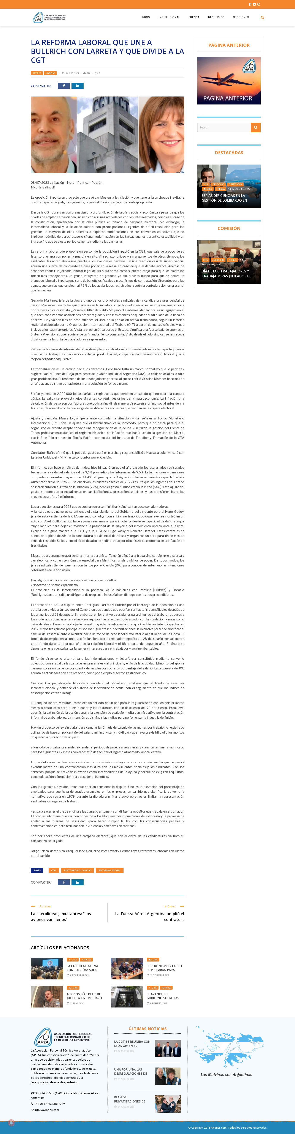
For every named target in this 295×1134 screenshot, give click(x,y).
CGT (53, 870)
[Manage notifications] (11, 1122)
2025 (205, 184)
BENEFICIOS (216, 17)
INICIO (145, 17)
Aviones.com (219, 1127)
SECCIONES (241, 17)
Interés (37, 73)
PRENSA (194, 17)
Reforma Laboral (109, 870)
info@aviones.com (47, 1110)
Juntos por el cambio (77, 870)
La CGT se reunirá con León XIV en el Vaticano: (132, 1045)
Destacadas (235, 184)
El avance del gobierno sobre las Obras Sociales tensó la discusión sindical (164, 1000)
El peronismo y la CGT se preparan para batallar (165, 970)
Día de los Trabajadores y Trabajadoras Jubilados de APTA (226, 276)
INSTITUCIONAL (169, 17)
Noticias (50, 73)
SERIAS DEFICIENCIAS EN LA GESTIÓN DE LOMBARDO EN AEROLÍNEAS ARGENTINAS (224, 200)
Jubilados (218, 259)
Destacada (218, 184)
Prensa (221, 188)
